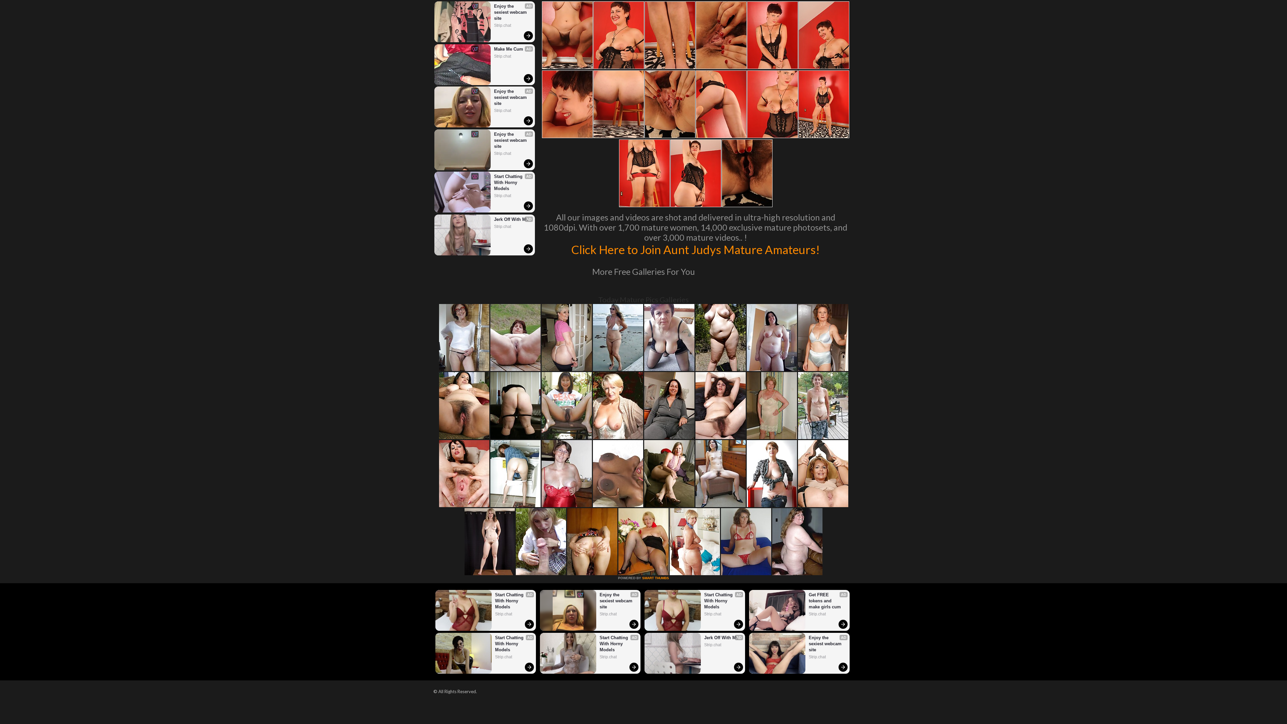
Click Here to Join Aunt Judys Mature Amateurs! (695, 249)
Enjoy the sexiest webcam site (511, 12)
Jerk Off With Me (511, 219)
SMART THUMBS (655, 578)
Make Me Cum (508, 49)
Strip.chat (502, 25)
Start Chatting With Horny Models (509, 182)
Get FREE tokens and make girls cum (825, 600)
